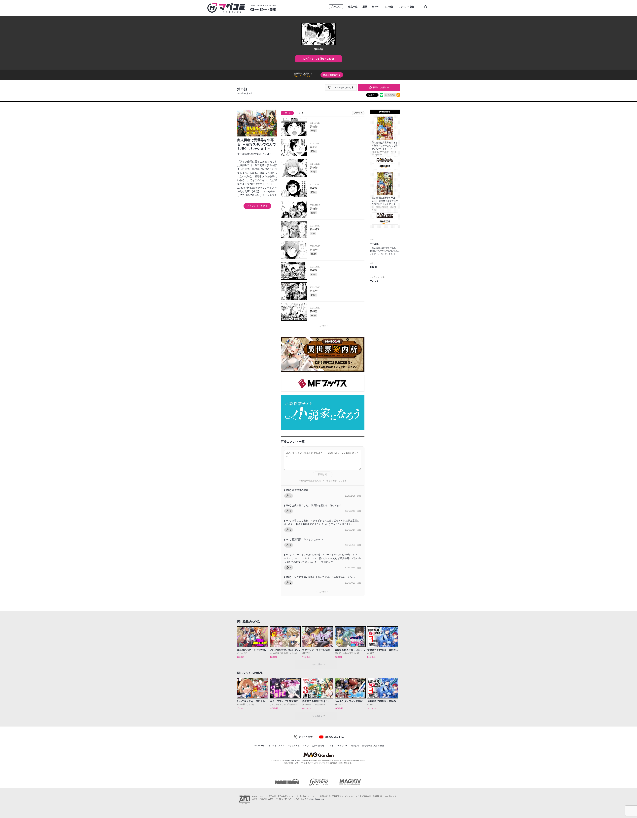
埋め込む (391, 95)
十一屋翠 (242, 153)
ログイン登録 (406, 6)
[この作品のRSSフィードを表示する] (398, 95)
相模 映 (252, 153)
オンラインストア (276, 745)
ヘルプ (306, 745)
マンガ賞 (388, 6)
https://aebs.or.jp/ (317, 799)
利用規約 (355, 745)
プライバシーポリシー (337, 745)
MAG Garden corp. (294, 760)
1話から (359, 113)
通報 (359, 496)
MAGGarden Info (334, 737)
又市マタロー (264, 153)
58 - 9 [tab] (287, 113)
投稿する (322, 474)
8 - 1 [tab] (301, 113)
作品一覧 (352, 6)
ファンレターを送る (257, 206)
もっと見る (321, 326)
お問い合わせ (318, 745)
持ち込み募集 (294, 745)
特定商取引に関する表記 (373, 745)
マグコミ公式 (306, 737)
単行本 (375, 6)
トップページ (259, 745)
